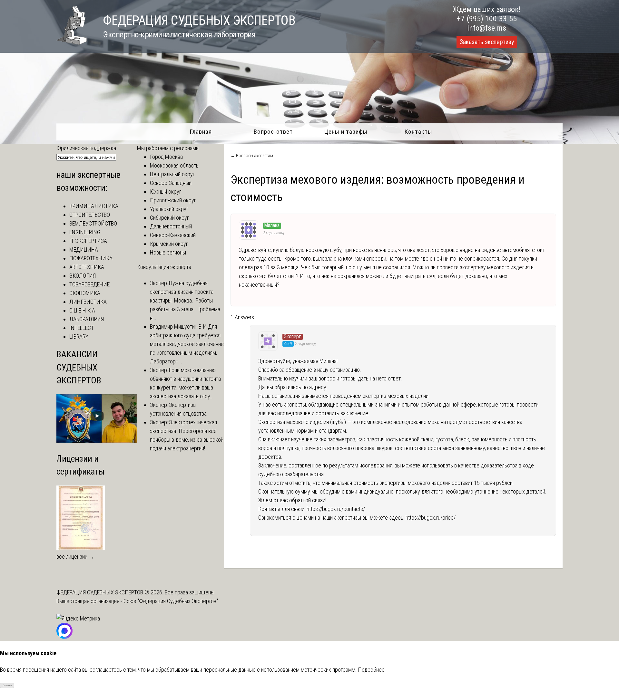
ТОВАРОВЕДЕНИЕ (89, 284)
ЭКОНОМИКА (84, 293)
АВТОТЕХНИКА (86, 267)
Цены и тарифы (346, 131)
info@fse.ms (486, 28)
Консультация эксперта (164, 267)
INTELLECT (81, 327)
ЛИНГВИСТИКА (88, 301)
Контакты (418, 131)
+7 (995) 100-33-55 (487, 18)
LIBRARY (78, 336)
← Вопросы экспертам (252, 155)
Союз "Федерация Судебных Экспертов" (170, 601)
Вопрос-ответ (273, 131)
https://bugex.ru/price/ (431, 517)
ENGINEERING (84, 232)
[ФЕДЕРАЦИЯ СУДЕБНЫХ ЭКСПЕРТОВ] (71, 42)
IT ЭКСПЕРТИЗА (88, 240)
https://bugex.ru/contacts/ (336, 508)
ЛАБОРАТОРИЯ (86, 319)
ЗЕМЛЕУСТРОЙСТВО (93, 223)
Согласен (7, 685)
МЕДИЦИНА (83, 249)
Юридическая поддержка (86, 148)
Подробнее (371, 669)
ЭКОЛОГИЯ (82, 275)
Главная (201, 131)
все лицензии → (75, 556)
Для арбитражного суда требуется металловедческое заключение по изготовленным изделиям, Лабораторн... (187, 344)
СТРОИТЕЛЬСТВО (89, 214)
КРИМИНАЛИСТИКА (93, 206)
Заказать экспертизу (487, 42)
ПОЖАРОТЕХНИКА (91, 258)
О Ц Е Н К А (82, 310)
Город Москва (166, 156)
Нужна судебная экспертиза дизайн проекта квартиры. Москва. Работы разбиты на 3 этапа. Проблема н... (185, 300)
